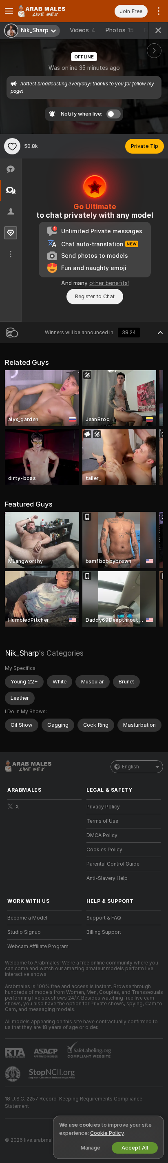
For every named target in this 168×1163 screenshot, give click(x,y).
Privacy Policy (103, 807)
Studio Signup (24, 932)
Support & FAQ (103, 918)
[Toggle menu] (9, 11)
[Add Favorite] (12, 146)
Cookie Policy (107, 1133)
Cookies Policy (104, 850)
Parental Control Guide (112, 864)
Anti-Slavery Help (107, 878)
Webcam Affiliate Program (38, 946)
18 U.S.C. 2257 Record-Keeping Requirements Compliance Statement (73, 1102)
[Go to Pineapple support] (13, 1074)
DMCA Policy (101, 835)
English (130, 767)
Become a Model (27, 918)
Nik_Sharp (22, 653)
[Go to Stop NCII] (53, 1074)
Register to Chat (95, 296)
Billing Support (103, 932)
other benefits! (109, 283)
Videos (82, 30)
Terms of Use (102, 821)
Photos (119, 30)
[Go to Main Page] (51, 11)
